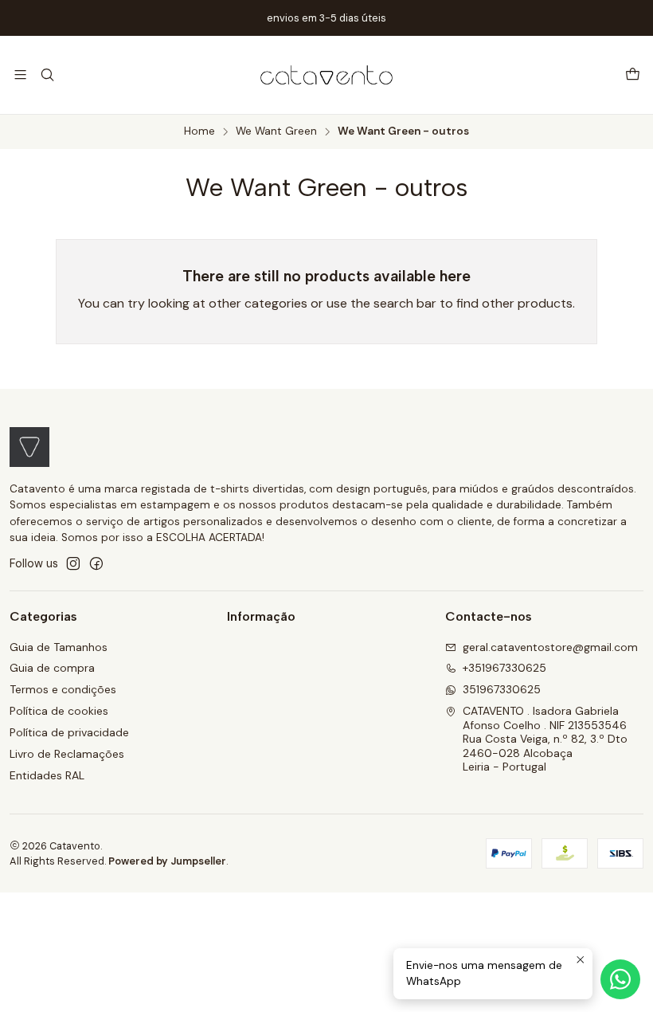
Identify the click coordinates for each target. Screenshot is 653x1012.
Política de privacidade (69, 732)
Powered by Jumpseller (167, 861)
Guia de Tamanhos (59, 647)
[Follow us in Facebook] (96, 563)
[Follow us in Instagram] (73, 563)
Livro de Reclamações (67, 754)
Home (199, 131)
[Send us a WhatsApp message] (620, 979)
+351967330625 (504, 668)
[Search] (46, 74)
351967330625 (502, 689)
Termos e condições (63, 689)
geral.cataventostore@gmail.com (550, 647)
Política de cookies (59, 711)
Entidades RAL (47, 775)
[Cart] (632, 75)
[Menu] (20, 74)
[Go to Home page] (326, 75)
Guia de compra (52, 668)
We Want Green (276, 131)
